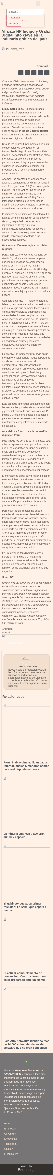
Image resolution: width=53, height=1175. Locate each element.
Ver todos (13, 23)
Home (7, 1123)
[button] (38, 3)
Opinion (8, 1149)
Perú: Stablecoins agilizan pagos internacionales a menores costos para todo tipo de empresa (26, 766)
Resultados (14, 17)
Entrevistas (10, 1138)
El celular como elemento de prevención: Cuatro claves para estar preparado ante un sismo (25, 976)
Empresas (10, 1128)
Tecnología (10, 1143)
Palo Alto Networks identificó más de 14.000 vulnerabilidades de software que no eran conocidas (26, 1044)
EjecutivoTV (11, 1154)
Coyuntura (10, 1133)
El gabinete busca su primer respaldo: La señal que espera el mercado (25, 907)
